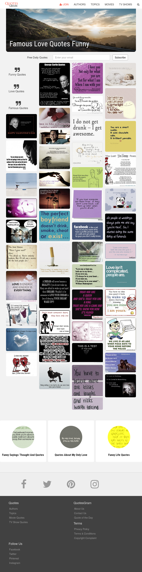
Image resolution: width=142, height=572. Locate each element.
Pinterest (14, 558)
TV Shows (125, 4)
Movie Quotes (16, 517)
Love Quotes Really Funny (119, 455)
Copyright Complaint (85, 538)
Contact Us (80, 513)
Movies (109, 4)
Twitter (12, 554)
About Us (79, 508)
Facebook (14, 549)
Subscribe (120, 57)
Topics (95, 4)
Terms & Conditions (85, 533)
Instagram (14, 563)
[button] (138, 4)
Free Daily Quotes (37, 57)
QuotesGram (11, 4)
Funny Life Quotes (71, 455)
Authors (80, 4)
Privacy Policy (81, 529)
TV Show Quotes (18, 522)
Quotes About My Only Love (23, 455)
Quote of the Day (83, 517)
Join (65, 4)
